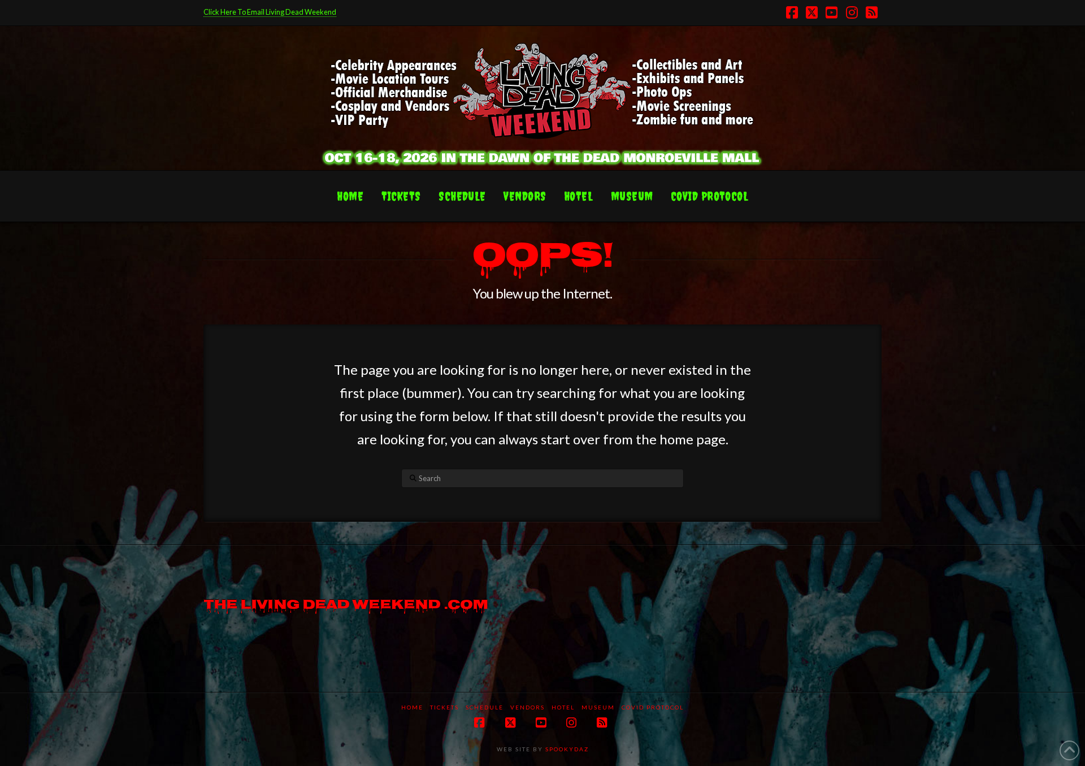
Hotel (563, 707)
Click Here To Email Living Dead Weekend (269, 11)
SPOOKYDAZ (566, 749)
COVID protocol (653, 707)
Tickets (444, 707)
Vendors (527, 707)
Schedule (485, 707)
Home (412, 707)
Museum (598, 707)
